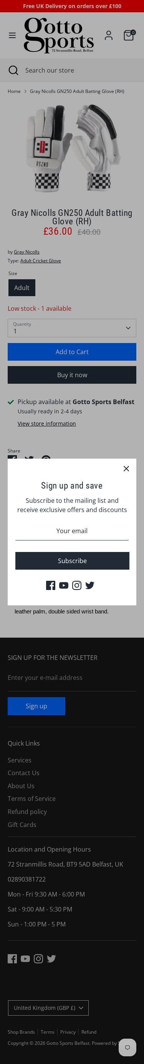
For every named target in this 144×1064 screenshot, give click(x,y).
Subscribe (72, 561)
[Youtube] (63, 585)
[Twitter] (89, 585)
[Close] (126, 468)
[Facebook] (50, 585)
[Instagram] (76, 585)
